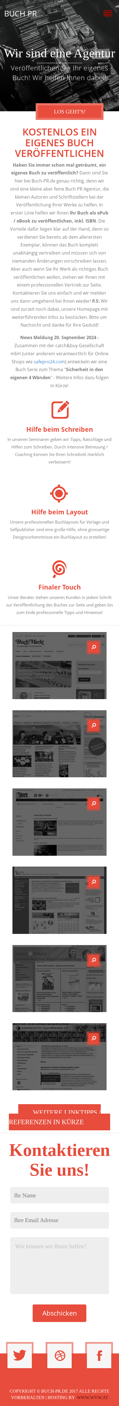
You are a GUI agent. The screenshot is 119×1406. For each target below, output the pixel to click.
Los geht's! (70, 112)
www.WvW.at (92, 1397)
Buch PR (20, 13)
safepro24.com (49, 362)
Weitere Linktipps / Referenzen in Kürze (55, 1117)
